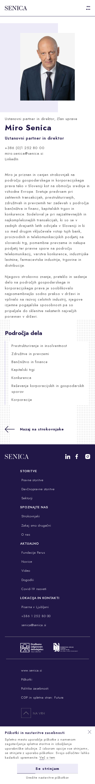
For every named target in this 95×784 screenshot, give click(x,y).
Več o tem (47, 757)
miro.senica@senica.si (24, 153)
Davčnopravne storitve (37, 489)
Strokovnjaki (30, 516)
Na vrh (39, 713)
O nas (25, 534)
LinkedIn (12, 159)
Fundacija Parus (32, 552)
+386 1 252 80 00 (35, 616)
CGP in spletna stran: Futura (42, 697)
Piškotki (26, 679)
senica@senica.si (33, 625)
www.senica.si (31, 670)
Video (25, 570)
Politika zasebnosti (35, 688)
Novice (26, 561)
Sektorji (26, 498)
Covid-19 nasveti (33, 589)
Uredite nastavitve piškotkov (47, 777)
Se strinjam (47, 768)
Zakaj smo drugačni (35, 525)
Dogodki (27, 580)
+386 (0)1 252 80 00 (25, 148)
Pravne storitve (31, 480)
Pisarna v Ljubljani (34, 607)
